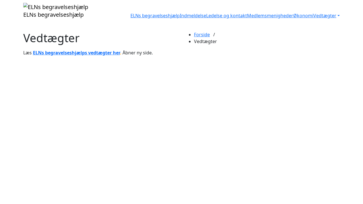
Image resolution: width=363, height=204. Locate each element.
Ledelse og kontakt (226, 15)
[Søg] (338, 15)
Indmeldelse (193, 15)
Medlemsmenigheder (270, 15)
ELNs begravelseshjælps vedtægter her (76, 53)
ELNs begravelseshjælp (155, 15)
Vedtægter (324, 15)
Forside (202, 34)
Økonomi (303, 15)
